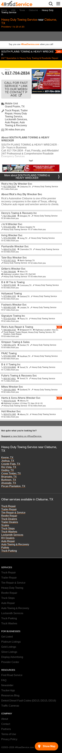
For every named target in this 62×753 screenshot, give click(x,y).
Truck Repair (8, 506)
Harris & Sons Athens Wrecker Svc (20, 398)
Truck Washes (9, 531)
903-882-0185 (9, 307)
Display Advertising (12, 657)
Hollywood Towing (11, 293)
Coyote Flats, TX (10, 464)
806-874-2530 (9, 249)
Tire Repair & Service (13, 512)
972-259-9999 (9, 238)
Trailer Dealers (9, 522)
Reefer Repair (9, 515)
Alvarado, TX (8, 483)
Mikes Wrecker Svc (12, 386)
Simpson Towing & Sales (15, 342)
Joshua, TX (7, 460)
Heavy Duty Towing (12, 587)
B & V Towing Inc (11, 364)
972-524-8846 (9, 367)
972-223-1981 (9, 227)
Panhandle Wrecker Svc (15, 246)
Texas (22, 10)
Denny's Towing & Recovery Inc (19, 213)
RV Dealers (7, 538)
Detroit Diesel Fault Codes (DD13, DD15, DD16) (28, 700)
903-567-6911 (9, 379)
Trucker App (8, 690)
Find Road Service (11, 675)
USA (13, 10)
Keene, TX (7, 457)
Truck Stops (8, 528)
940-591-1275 (9, 345)
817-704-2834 (17, 73)
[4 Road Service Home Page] (16, 3)
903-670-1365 (9, 414)
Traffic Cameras (10, 705)
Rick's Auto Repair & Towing (17, 327)
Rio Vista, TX (8, 467)
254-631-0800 (9, 390)
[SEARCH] (51, 3)
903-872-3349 (9, 285)
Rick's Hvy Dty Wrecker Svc (16, 183)
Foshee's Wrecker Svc (14, 304)
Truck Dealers (9, 519)
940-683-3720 (9, 330)
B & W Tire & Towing (13, 282)
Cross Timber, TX (11, 473)
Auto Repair (8, 541)
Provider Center (10, 662)
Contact (5, 724)
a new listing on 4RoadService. (21, 436)
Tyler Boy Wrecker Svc (14, 257)
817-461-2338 (9, 216)
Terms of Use (8, 734)
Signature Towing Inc (13, 315)
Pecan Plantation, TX (13, 486)
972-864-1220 (9, 296)
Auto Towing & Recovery (15, 544)
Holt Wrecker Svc (11, 411)
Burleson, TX (8, 479)
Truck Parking (9, 550)
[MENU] (58, 3)
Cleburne (33, 10)
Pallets (5, 547)
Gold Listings (8, 646)
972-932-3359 (9, 356)
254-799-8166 (9, 272)
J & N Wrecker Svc (11, 224)
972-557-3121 (9, 260)
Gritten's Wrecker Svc (13, 268)
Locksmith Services (12, 534)
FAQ (3, 680)
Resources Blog (10, 695)
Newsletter (7, 685)
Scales (5, 525)
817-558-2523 (9, 187)
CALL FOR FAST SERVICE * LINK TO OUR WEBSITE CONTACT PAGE (16, 89)
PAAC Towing (9, 353)
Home (4, 10)
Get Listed (7, 636)
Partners (6, 729)
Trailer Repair (9, 509)
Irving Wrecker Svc (11, 235)
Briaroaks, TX (9, 476)
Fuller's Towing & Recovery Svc (19, 375)
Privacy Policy (9, 739)
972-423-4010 (9, 319)
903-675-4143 (9, 401)
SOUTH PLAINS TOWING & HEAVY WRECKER (27, 53)
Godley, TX (7, 470)
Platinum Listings (11, 641)
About (4, 719)
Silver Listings (9, 652)
